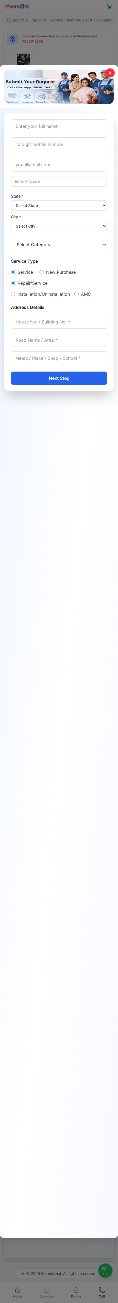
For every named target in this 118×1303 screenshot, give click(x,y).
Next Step (59, 378)
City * (16, 216)
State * (17, 196)
